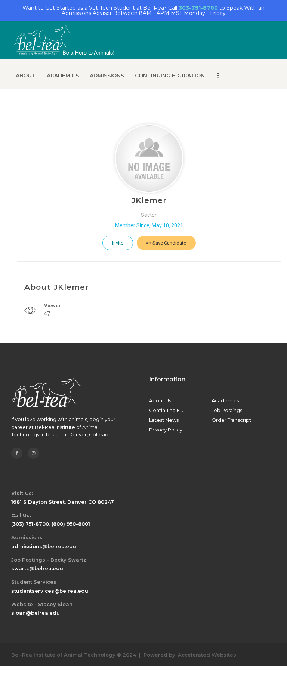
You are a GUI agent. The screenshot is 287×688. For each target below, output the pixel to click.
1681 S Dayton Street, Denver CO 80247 (62, 502)
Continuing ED (166, 410)
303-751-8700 (198, 7)
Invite (117, 243)
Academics (225, 400)
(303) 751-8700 (30, 524)
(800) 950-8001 (71, 524)
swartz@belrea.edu (37, 568)
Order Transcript (231, 420)
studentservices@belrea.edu (49, 591)
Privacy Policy (165, 430)
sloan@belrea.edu (35, 613)
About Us (160, 400)
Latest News (164, 420)
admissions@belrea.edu (43, 546)
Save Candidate (168, 243)
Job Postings (227, 410)
